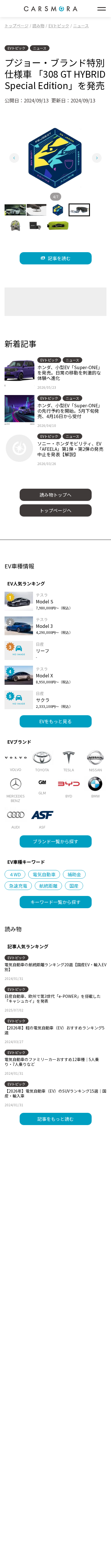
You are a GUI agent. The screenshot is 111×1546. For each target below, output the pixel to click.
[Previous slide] (14, 158)
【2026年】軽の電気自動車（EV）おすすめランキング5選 (54, 1030)
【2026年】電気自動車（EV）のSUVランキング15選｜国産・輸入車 (55, 1093)
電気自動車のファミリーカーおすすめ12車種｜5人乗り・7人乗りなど (52, 1061)
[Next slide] (97, 158)
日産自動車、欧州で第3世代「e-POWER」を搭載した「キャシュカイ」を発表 (53, 998)
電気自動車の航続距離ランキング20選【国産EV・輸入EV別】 (55, 967)
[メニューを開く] (101, 9)
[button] (15, 209)
